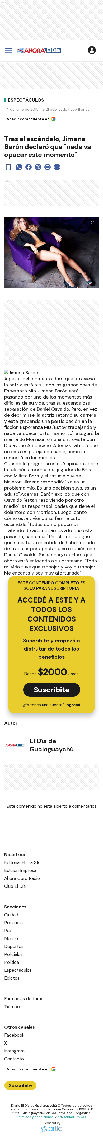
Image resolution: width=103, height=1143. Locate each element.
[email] (47, 167)
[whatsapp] (19, 167)
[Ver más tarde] (8, 167)
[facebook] (28, 167)
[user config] (92, 50)
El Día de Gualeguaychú (52, 745)
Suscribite (51, 690)
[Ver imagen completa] (93, 223)
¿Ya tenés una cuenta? (51, 705)
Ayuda (81, 1117)
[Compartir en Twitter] (38, 167)
